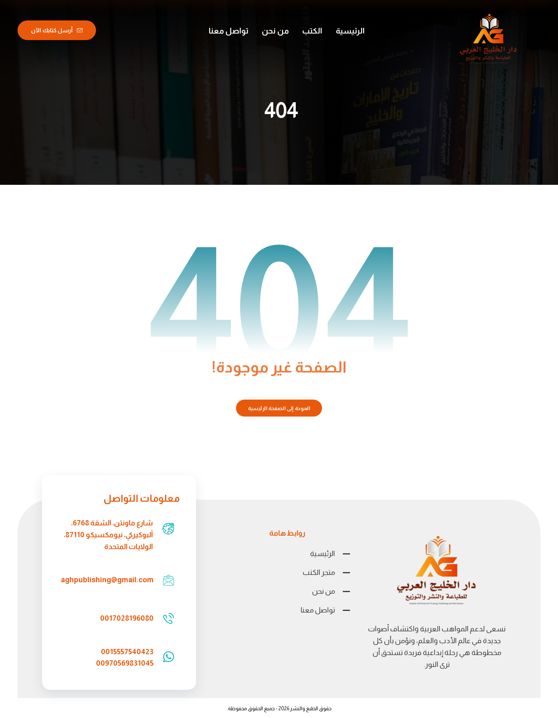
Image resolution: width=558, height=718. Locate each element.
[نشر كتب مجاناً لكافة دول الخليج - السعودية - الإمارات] (488, 39)
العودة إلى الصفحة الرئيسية (279, 408)
